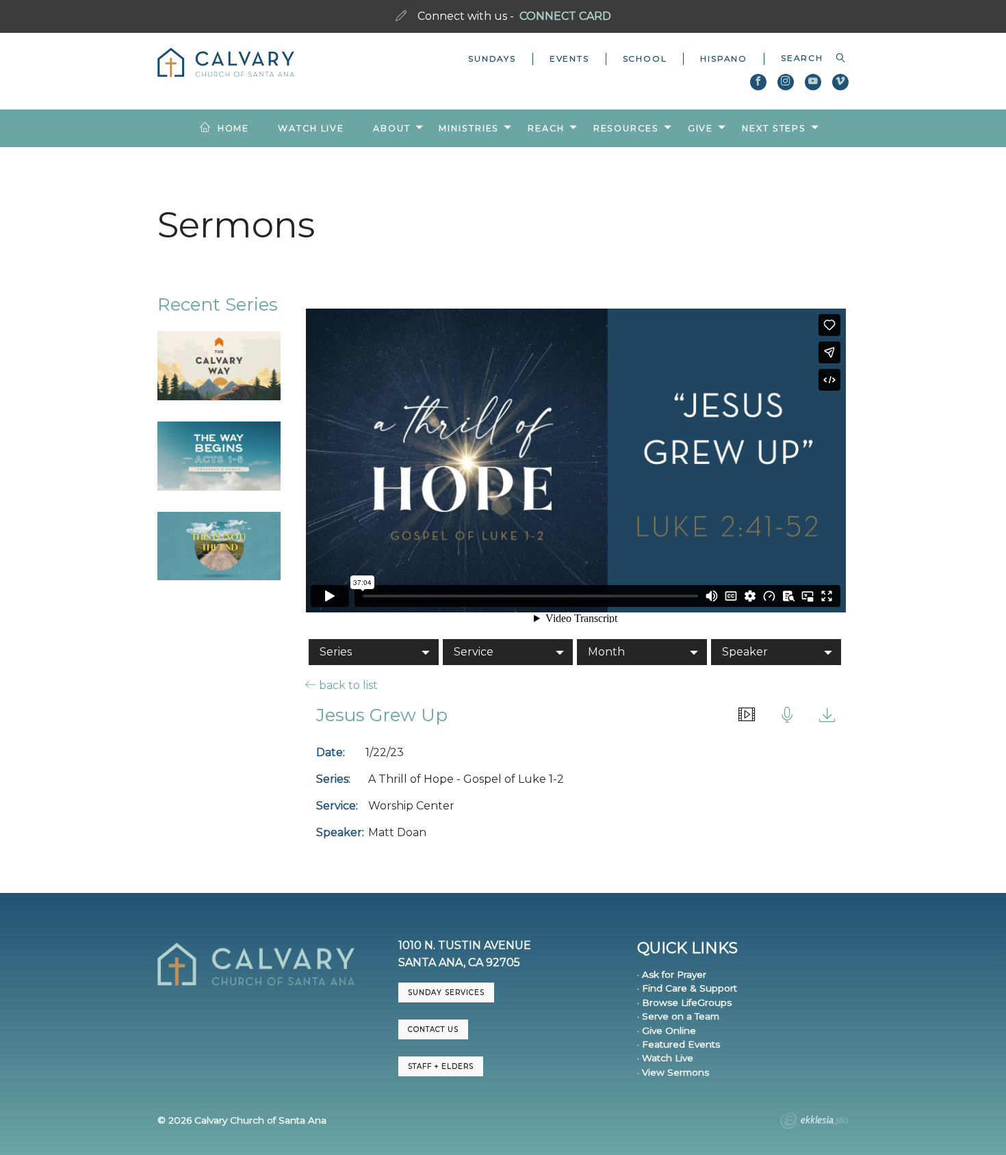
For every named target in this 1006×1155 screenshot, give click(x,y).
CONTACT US (433, 1029)
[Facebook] (758, 82)
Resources (626, 128)
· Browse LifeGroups (684, 1002)
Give (701, 128)
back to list (347, 685)
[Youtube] (813, 82)
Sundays (492, 58)
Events (569, 58)
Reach (546, 128)
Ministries (469, 128)
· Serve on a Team (678, 1016)
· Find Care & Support (687, 988)
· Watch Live (665, 1057)
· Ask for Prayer (671, 974)
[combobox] (806, 58)
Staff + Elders (441, 1066)
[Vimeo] (840, 82)
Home (234, 128)
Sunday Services (446, 992)
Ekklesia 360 (814, 1122)
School (645, 58)
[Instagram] (785, 82)
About (391, 128)
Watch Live (311, 128)
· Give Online (666, 1030)
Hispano (723, 58)
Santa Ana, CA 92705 (459, 962)
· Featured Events (678, 1044)
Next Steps (774, 128)
